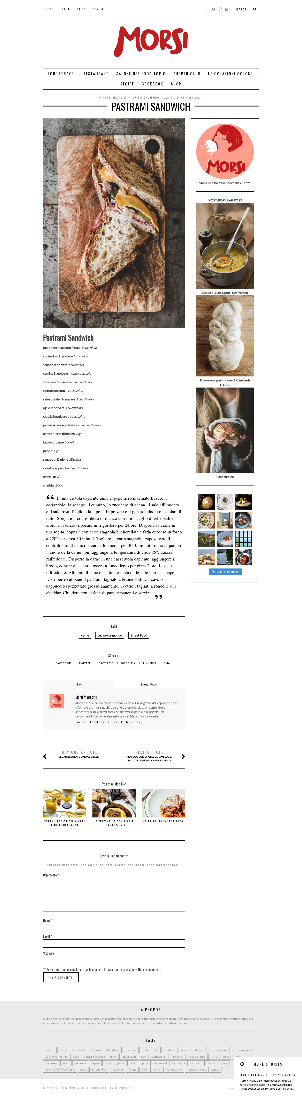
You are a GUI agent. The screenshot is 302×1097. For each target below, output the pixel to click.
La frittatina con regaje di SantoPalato (114, 823)
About (65, 9)
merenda (80, 1063)
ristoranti (196, 1063)
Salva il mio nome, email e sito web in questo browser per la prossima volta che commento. (104, 969)
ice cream (51, 1063)
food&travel (158, 1056)
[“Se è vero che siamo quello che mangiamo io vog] (206, 502)
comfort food (150, 1050)
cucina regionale (242, 1050)
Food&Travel (62, 73)
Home (50, 9)
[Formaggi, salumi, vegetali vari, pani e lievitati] (206, 520)
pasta (120, 1063)
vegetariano (174, 1069)
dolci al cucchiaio (94, 1056)
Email (168, 663)
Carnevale (78, 1050)
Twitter (85, 663)
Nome (47, 920)
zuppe (215, 1069)
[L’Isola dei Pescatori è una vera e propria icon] (206, 539)
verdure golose (196, 1069)
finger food (129, 1056)
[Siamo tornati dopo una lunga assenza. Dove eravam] (206, 557)
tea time (117, 1069)
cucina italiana (218, 1050)
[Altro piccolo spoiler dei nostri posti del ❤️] (225, 502)
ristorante (178, 1063)
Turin (145, 1069)
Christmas (112, 1050)
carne (85, 635)
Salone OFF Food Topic (141, 73)
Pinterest (106, 663)
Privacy (125, 1088)
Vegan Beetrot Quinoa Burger (79, 753)
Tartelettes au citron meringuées (268, 1075)
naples (95, 1063)
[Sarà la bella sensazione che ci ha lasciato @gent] (243, 520)
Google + (128, 663)
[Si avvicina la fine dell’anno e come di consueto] (243, 502)
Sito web (48, 953)
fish (143, 1056)
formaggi (177, 1056)
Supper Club (187, 73)
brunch (49, 1050)
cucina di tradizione (192, 1050)
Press (81, 9)
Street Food (139, 635)
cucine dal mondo (146, 97)
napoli (108, 1063)
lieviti (66, 1063)
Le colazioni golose (230, 73)
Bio (79, 684)
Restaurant (96, 73)
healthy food (231, 1056)
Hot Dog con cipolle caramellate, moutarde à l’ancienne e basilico (149, 755)
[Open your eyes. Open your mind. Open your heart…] (225, 539)
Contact (99, 9)
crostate (169, 1050)
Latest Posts (149, 684)
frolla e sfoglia (196, 1056)
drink (113, 1056)
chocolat (95, 1050)
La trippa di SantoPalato (163, 821)
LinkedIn (150, 663)
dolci (76, 1056)
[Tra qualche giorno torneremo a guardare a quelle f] (243, 539)
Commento (51, 875)
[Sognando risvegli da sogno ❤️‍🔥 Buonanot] (225, 520)
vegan (157, 1069)
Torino (132, 1069)
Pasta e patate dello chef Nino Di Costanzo (64, 823)
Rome (223, 1063)
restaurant (160, 1063)
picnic (133, 1063)
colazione (130, 1050)
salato (167, 97)
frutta (214, 1056)
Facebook (64, 663)
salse (83, 1069)
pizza (145, 1063)
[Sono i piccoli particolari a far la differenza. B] (243, 557)
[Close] (242, 1064)
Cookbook (153, 83)
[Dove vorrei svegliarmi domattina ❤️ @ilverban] (225, 557)
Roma (211, 1063)
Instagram (133, 722)
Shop (176, 83)
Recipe (127, 83)
